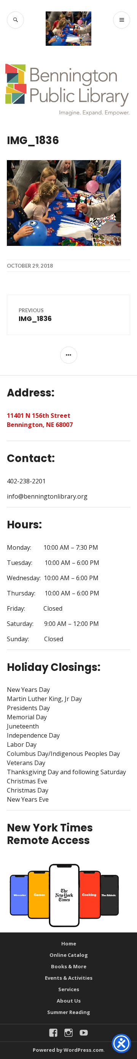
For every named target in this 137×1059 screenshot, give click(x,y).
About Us (69, 1000)
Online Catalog (68, 954)
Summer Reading (68, 1012)
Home (68, 943)
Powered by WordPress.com (68, 1049)
